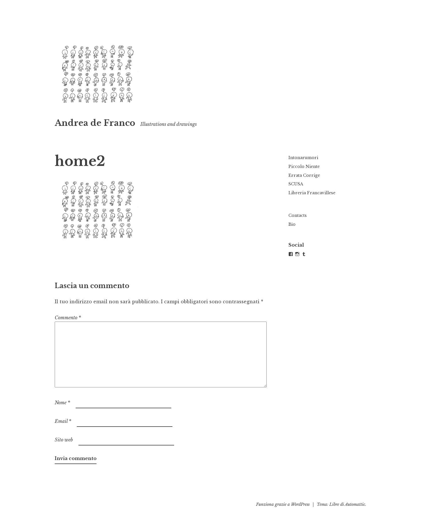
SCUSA (295, 184)
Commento (68, 317)
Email (63, 421)
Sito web (64, 440)
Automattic (355, 504)
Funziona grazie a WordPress (283, 504)
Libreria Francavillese (311, 192)
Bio (292, 224)
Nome (62, 402)
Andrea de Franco (95, 123)
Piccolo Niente (304, 166)
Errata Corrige (304, 175)
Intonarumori (303, 157)
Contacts (297, 215)
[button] (98, 75)
